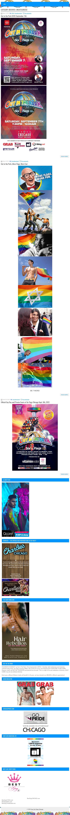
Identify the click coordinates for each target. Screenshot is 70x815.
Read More (64, 156)
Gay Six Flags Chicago (37, 809)
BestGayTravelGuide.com (8, 803)
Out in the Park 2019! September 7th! (14, 16)
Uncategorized (18, 13)
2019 (12, 13)
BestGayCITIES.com (7, 800)
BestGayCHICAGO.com (33, 798)
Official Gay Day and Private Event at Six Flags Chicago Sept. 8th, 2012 (25, 402)
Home (4, 4)
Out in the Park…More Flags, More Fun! (14, 164)
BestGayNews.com (7, 801)
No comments (28, 13)
